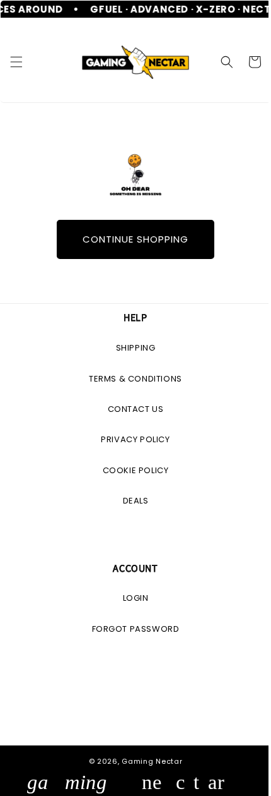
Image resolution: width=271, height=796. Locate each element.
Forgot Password (131, 629)
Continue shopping (131, 239)
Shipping (131, 348)
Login (131, 598)
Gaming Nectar (147, 761)
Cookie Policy (131, 470)
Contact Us (131, 409)
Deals (131, 501)
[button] (16, 61)
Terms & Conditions (131, 379)
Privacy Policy (130, 439)
